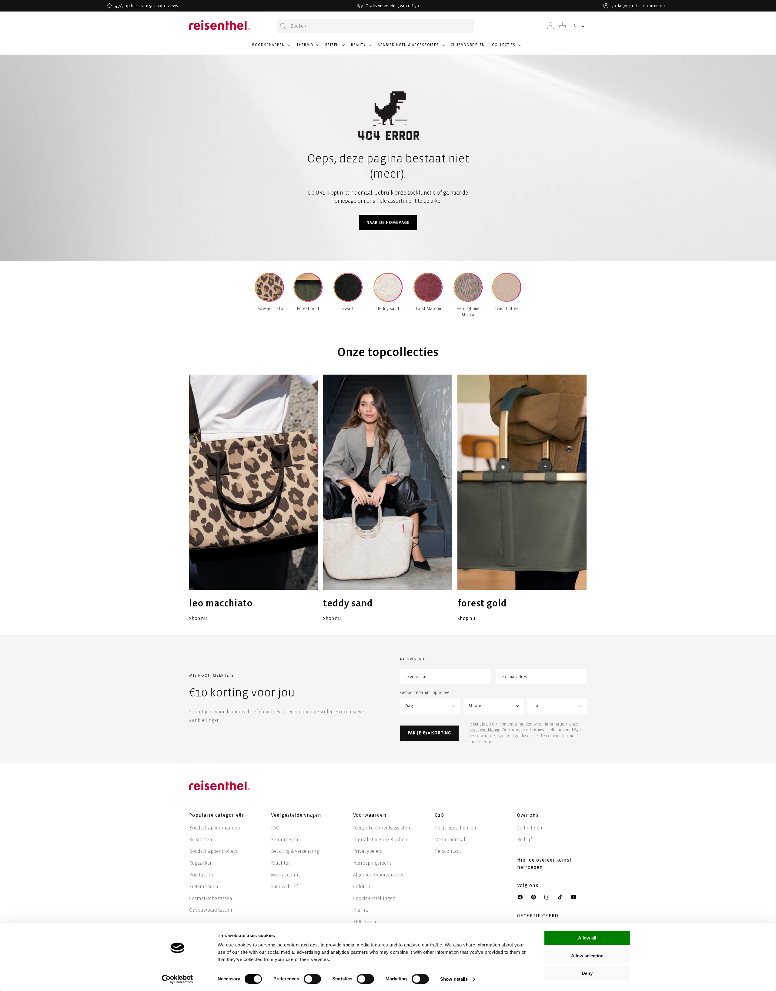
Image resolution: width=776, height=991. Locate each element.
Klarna (360, 910)
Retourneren (284, 839)
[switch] (312, 979)
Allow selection (587, 955)
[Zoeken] (283, 26)
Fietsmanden (203, 886)
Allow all (587, 937)
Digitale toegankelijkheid (381, 839)
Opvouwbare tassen (210, 910)
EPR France (365, 921)
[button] (271, 47)
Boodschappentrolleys (213, 851)
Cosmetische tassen (210, 898)
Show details (454, 979)
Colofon (361, 886)
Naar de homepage (388, 222)
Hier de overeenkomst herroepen (544, 863)
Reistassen (200, 839)
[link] (253, 499)
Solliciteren (529, 827)
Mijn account (285, 874)
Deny (587, 973)
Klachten (281, 863)
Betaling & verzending (295, 851)
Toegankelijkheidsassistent (382, 827)
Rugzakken (201, 863)
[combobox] (375, 26)
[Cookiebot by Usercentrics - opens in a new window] (177, 979)
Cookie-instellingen (374, 898)
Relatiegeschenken (455, 827)
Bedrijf (524, 839)
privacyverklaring (484, 730)
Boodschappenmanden (214, 827)
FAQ (275, 827)
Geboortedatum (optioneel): (426, 692)
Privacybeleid (368, 851)
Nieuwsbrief (284, 886)
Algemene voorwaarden (379, 874)
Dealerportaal (450, 839)
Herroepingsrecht (372, 863)
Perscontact (448, 851)
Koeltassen (201, 874)
